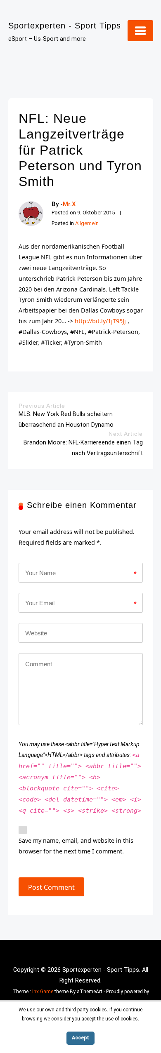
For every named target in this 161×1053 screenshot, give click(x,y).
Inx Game (42, 991)
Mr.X (69, 204)
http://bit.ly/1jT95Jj (100, 321)
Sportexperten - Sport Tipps (64, 25)
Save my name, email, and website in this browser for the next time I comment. (76, 846)
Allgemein (87, 223)
